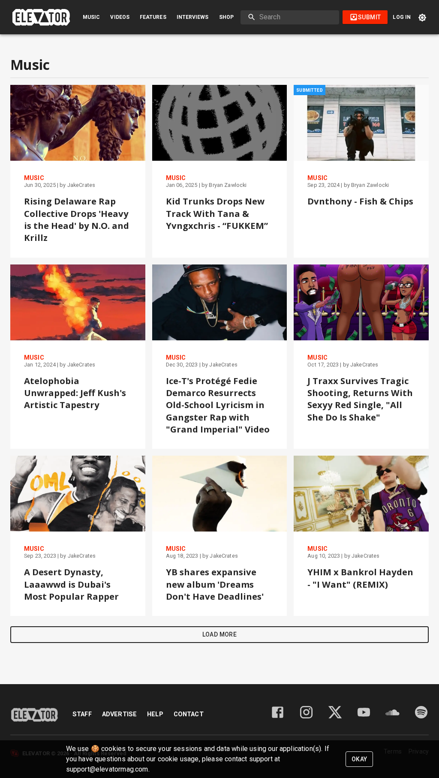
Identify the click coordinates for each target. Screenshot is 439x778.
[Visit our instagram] (306, 717)
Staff (82, 714)
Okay (359, 759)
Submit (369, 17)
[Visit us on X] (335, 717)
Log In (402, 17)
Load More (219, 634)
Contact (189, 714)
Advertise (119, 714)
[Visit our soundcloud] (392, 717)
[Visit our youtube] (363, 717)
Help (155, 714)
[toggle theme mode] (422, 17)
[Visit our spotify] (421, 717)
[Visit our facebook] (277, 717)
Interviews (193, 17)
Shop (226, 17)
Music (91, 17)
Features (153, 17)
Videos (119, 17)
